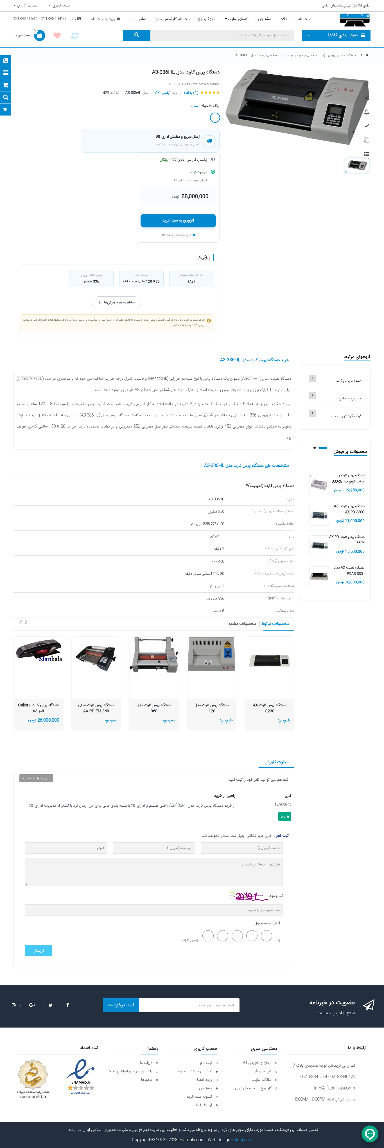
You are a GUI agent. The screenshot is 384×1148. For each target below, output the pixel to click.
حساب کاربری (61, 5)
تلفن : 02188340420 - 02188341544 (44, 19)
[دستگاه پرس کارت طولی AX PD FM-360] (96, 658)
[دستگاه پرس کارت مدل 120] (212, 654)
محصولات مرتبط (275, 624)
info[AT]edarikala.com (334, 1088)
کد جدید (276, 896)
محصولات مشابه (242, 624)
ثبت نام (97, 19)
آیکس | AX (162, 93)
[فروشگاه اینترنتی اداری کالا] (366, 55)
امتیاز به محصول (267, 923)
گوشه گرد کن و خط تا (345, 416)
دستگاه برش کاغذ (349, 381)
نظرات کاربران (276, 762)
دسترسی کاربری (26, 5)
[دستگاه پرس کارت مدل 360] (154, 655)
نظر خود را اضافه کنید (36, 778)
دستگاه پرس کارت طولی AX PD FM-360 (96, 708)
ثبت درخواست (121, 1005)
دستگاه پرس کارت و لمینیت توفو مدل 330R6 (348, 478)
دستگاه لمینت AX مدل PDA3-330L (349, 571)
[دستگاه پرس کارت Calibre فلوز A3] (38, 649)
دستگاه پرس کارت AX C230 (269, 708)
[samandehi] (33, 1079)
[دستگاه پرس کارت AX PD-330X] (319, 546)
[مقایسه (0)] (74, 37)
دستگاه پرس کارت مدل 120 (212, 708)
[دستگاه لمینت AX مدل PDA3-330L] (319, 577)
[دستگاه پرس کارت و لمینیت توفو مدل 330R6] (319, 484)
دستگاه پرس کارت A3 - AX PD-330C (349, 509)
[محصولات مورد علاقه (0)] (57, 36)
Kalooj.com (241, 1140)
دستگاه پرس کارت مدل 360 (154, 708)
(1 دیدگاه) (191, 93)
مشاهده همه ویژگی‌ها (119, 303)
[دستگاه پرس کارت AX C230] (269, 661)
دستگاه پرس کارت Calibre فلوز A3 (38, 708)
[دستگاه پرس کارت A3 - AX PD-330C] (319, 515)
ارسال (38, 950)
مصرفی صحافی (350, 398)
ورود (111, 19)
